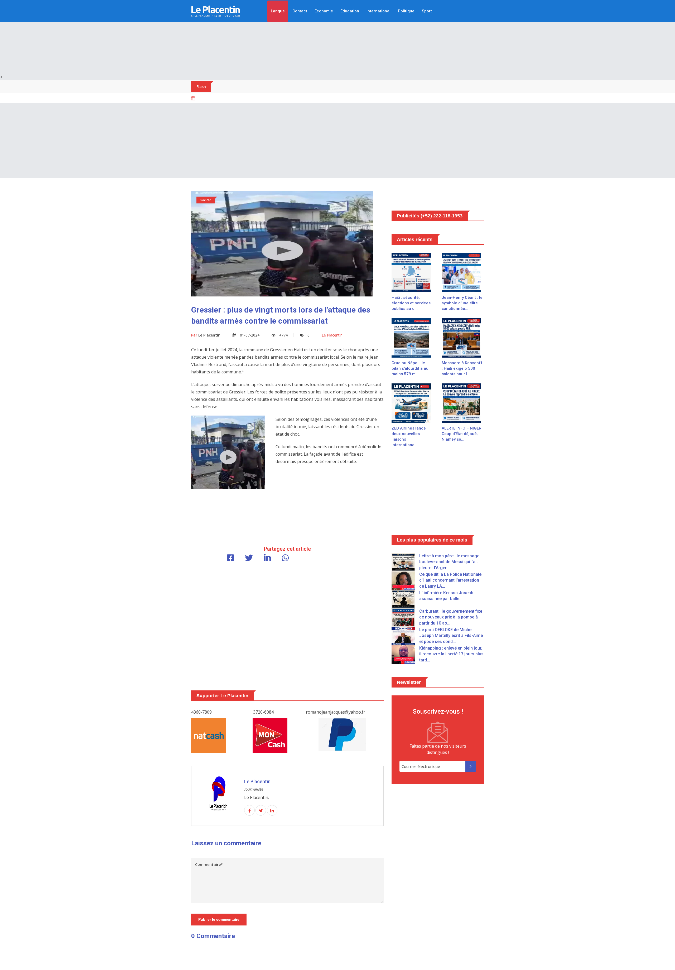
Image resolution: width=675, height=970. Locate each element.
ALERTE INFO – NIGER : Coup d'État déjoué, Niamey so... (463, 434)
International (378, 11)
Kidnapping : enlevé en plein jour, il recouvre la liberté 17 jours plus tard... (451, 654)
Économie (324, 11)
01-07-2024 (249, 335)
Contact (299, 11)
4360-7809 (201, 712)
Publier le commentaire (218, 919)
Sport (427, 11)
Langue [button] (278, 11)
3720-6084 (263, 712)
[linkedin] (272, 810)
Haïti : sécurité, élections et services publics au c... (411, 303)
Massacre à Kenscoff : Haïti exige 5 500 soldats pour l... (462, 368)
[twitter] (261, 810)
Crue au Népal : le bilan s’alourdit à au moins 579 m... (410, 368)
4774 (283, 335)
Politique (406, 11)
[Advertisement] (337, 37)
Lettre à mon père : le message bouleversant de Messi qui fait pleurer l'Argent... (449, 561)
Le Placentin (205, 335)
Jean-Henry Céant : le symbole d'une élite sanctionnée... (462, 303)
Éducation (349, 11)
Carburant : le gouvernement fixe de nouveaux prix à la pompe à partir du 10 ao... (450, 617)
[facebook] (249, 810)
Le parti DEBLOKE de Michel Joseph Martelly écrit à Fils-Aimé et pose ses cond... (451, 635)
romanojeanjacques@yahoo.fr (335, 712)
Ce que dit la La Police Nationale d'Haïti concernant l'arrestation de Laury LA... (450, 580)
